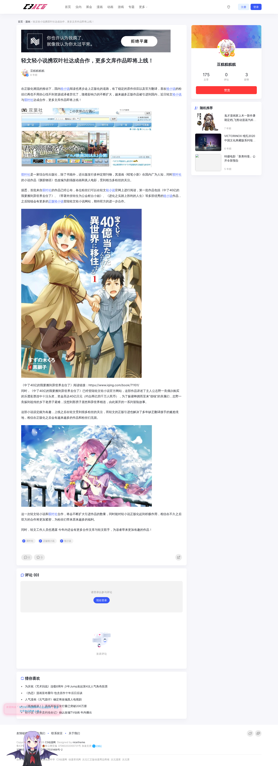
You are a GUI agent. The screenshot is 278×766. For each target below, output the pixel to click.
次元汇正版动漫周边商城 (95, 759)
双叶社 (28, 100)
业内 (78, 7)
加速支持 (87, 745)
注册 (243, 7)
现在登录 (101, 600)
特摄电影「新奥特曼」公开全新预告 (239, 158)
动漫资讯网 (74, 759)
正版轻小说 (56, 201)
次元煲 (126, 759)
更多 (142, 7)
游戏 (121, 7)
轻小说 (65, 89)
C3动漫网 (61, 759)
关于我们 (74, 733)
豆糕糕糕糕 (226, 64)
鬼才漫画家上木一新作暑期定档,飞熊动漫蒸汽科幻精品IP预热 (240, 118)
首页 (68, 7)
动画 (110, 7)
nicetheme (79, 742)
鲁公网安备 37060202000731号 (63, 745)
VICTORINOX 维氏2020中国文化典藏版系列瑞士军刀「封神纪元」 (239, 138)
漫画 (100, 7)
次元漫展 (116, 759)
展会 (89, 7)
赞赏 (227, 90)
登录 (256, 7)
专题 (131, 7)
